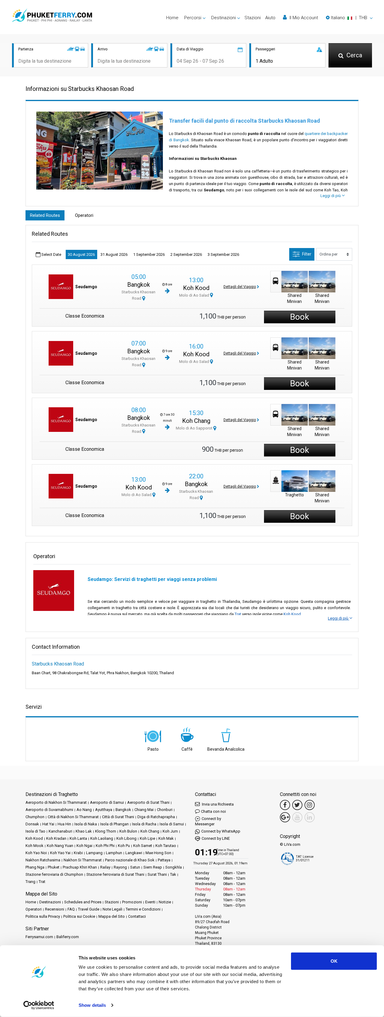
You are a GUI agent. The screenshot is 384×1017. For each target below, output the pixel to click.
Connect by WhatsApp (220, 831)
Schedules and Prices (82, 902)
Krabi (78, 853)
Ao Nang (84, 809)
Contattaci (137, 916)
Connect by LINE (216, 838)
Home (172, 17)
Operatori (84, 215)
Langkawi (133, 853)
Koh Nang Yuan (60, 845)
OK (334, 961)
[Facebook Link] (285, 805)
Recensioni (54, 909)
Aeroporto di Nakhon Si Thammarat (56, 802)
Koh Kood (196, 288)
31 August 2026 (114, 254)
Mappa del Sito (111, 916)
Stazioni (252, 17)
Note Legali (112, 909)
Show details (92, 1005)
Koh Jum (170, 831)
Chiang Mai (144, 809)
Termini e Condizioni (143, 909)
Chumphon (35, 817)
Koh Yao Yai (60, 853)
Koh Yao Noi (36, 853)
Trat (238, 614)
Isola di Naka (85, 824)
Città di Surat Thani (118, 817)
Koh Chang (196, 420)
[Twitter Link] (297, 805)
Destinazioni (50, 902)
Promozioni (132, 902)
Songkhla (173, 867)
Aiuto (270, 17)
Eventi (150, 902)
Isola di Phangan (114, 824)
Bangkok (138, 284)
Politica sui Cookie (79, 916)
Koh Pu (124, 845)
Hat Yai (48, 824)
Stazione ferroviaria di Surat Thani (115, 874)
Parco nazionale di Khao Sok (129, 860)
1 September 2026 (149, 254)
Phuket (53, 867)
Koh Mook (35, 845)
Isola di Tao (35, 831)
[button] (349, 17)
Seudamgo (86, 286)
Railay (105, 867)
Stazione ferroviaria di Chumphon (54, 874)
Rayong (120, 867)
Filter (306, 254)
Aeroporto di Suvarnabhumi (49, 809)
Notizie (165, 902)
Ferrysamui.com (39, 937)
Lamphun (114, 853)
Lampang (94, 853)
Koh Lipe (147, 838)
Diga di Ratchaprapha (156, 817)
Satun (135, 867)
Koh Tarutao (165, 845)
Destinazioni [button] (223, 17)
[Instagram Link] (309, 805)
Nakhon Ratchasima (43, 860)
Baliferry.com (67, 937)
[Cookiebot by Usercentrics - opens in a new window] (39, 1005)
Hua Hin (64, 824)
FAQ (71, 909)
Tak (173, 874)
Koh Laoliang (101, 838)
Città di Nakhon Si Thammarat (73, 817)
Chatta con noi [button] (213, 811)
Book (299, 317)
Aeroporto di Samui (107, 802)
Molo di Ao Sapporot (194, 428)
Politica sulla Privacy (43, 916)
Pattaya (164, 860)
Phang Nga (35, 867)
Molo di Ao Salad (194, 295)
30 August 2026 (81, 254)
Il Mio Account (303, 17)
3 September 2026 (223, 254)
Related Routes (45, 215)
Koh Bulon (128, 831)
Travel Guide (88, 909)
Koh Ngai (84, 845)
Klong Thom (105, 831)
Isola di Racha (144, 824)
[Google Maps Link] (285, 817)
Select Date (50, 254)
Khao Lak (84, 831)
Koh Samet (142, 845)
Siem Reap (152, 867)
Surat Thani (157, 874)
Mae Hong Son (158, 853)
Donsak (32, 824)
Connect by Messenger (208, 821)
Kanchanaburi (60, 831)
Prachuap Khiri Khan (80, 867)
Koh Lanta (78, 838)
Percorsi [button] (192, 17)
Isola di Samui (172, 824)
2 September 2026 (186, 254)
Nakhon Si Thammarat (83, 860)
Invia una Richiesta (217, 804)
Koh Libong (126, 838)
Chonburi (164, 809)
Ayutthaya (103, 809)
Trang (30, 881)
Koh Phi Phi (105, 845)
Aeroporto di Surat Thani (148, 802)
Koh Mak (166, 838)
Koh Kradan (56, 838)
